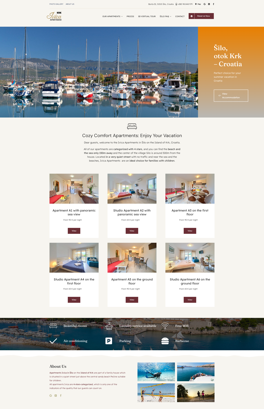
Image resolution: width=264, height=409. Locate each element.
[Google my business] (204, 4)
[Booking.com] (209, 4)
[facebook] (214, 4)
